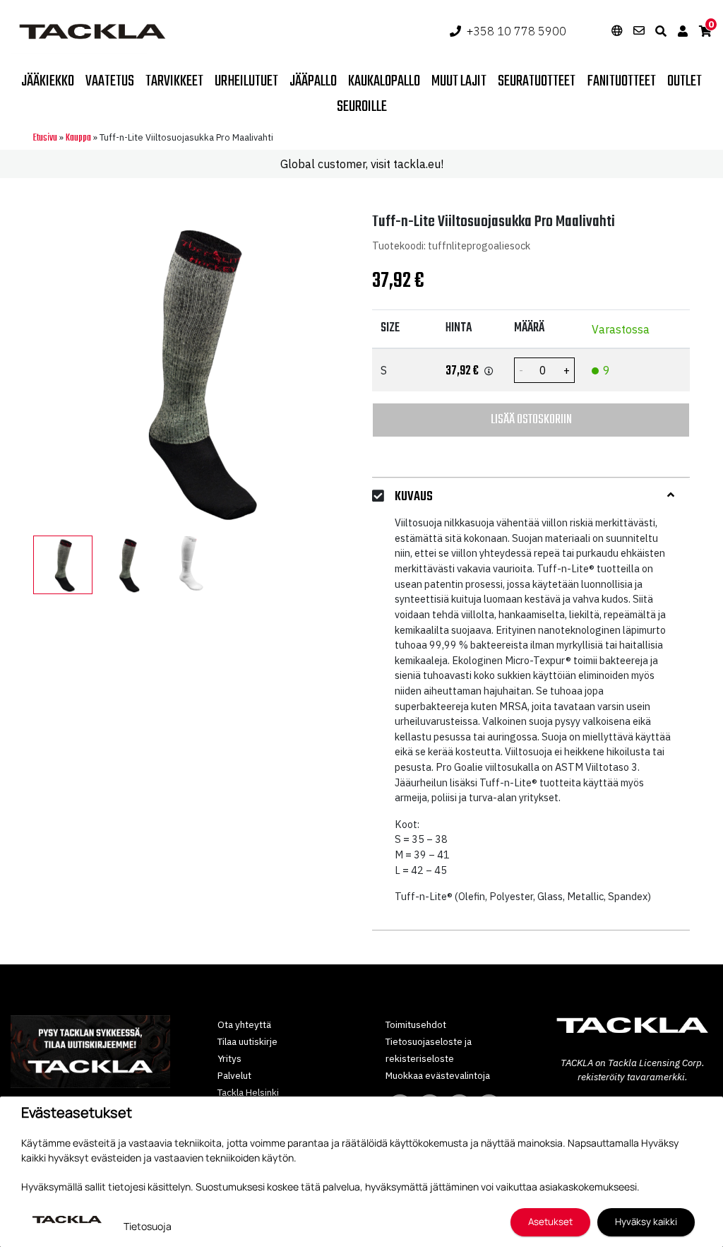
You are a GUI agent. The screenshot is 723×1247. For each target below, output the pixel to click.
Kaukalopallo (384, 81)
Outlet (684, 81)
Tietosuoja (148, 1226)
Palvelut (234, 1075)
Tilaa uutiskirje (247, 1041)
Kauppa (78, 138)
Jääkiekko (47, 81)
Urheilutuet (246, 81)
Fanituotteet (621, 81)
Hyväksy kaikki (646, 1221)
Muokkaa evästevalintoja (438, 1075)
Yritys (229, 1058)
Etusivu (45, 138)
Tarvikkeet (174, 81)
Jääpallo (313, 81)
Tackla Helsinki (248, 1092)
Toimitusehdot (416, 1024)
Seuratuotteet (536, 81)
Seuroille (362, 107)
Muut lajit (458, 81)
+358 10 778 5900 (516, 31)
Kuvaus (414, 497)
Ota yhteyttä (244, 1024)
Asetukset (550, 1221)
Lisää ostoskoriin (531, 419)
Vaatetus (109, 81)
